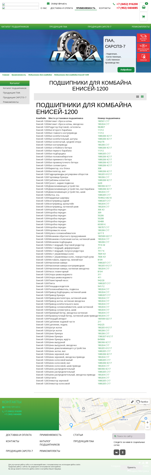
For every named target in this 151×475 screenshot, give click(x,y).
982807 (101, 127)
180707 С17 (103, 227)
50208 (101, 218)
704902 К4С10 (105, 197)
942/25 (101, 324)
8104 (100, 271)
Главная (5, 75)
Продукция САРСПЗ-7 (99, 26)
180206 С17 (103, 144)
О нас (44, 8)
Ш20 (100, 183)
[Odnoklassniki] (122, 452)
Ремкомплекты (141, 26)
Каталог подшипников (15, 26)
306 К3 (101, 209)
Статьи (78, 435)
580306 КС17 (104, 186)
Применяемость (85, 8)
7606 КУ (102, 256)
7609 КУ (102, 253)
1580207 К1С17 (105, 336)
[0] (143, 16)
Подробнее (126, 69)
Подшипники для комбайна (40, 75)
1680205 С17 (104, 153)
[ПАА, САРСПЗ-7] (75, 51)
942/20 (101, 280)
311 (99, 274)
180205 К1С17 (105, 174)
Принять (131, 467)
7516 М (101, 245)
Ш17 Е (101, 233)
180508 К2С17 (105, 236)
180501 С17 (103, 121)
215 (99, 247)
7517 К (101, 250)
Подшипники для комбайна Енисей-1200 (71, 75)
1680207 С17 (104, 200)
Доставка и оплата (61, 8)
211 (99, 321)
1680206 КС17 (105, 135)
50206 (101, 215)
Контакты (104, 8)
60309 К (102, 224)
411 (99, 277)
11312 (101, 130)
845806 (101, 339)
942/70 (101, 141)
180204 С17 (103, 124)
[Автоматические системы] (20, 4)
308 (99, 168)
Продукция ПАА (58, 26)
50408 (101, 221)
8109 (100, 259)
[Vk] (116, 452)
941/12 (101, 286)
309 (99, 212)
